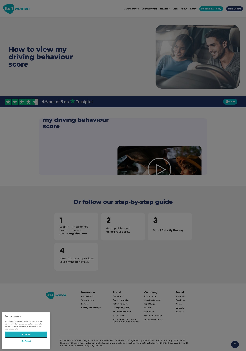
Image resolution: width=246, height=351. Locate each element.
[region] (26, 330)
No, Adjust (26, 341)
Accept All (26, 334)
